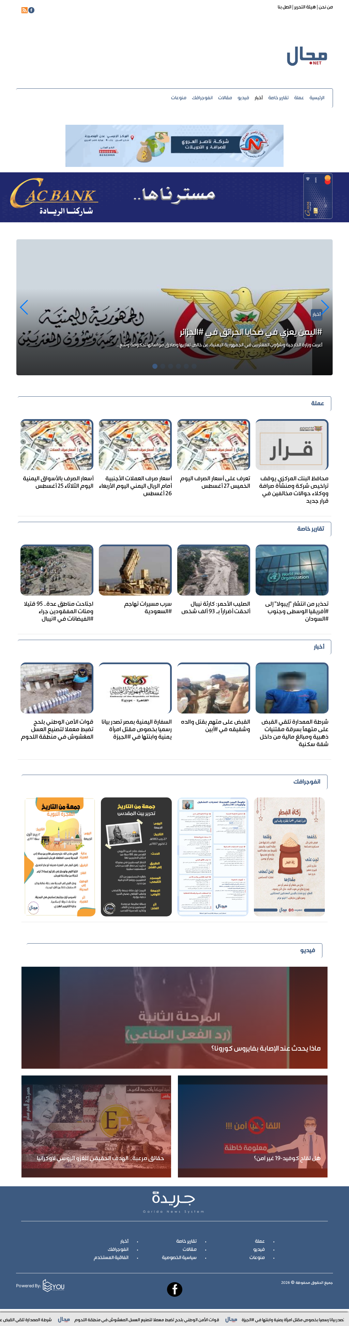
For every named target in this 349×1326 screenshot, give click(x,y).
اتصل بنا (284, 7)
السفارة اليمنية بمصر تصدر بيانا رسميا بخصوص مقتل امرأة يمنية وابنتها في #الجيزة (137, 729)
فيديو (243, 98)
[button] (24, 307)
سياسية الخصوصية (179, 1258)
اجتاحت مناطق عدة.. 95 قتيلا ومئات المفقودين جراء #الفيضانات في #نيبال (58, 611)
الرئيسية (316, 98)
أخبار (259, 98)
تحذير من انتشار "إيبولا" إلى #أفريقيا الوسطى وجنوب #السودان (216, 333)
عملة (299, 98)
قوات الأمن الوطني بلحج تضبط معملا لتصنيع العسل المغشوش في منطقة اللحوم (57, 729)
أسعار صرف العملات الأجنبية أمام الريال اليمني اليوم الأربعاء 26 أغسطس (135, 486)
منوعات (178, 98)
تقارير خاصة (278, 98)
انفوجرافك (202, 98)
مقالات (225, 98)
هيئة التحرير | (303, 7)
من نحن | (324, 7)
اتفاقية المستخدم (111, 1258)
